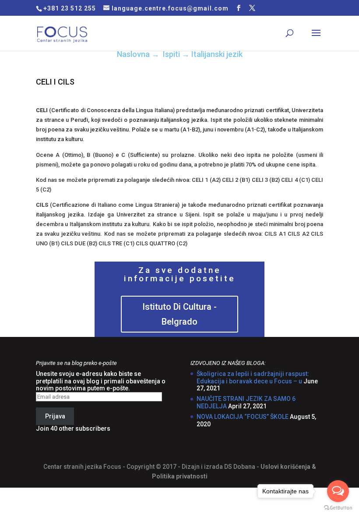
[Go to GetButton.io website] (338, 508)
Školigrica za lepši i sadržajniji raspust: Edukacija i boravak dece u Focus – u (253, 377)
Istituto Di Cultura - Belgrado (179, 314)
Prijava (55, 416)
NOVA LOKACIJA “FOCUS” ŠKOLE (243, 416)
